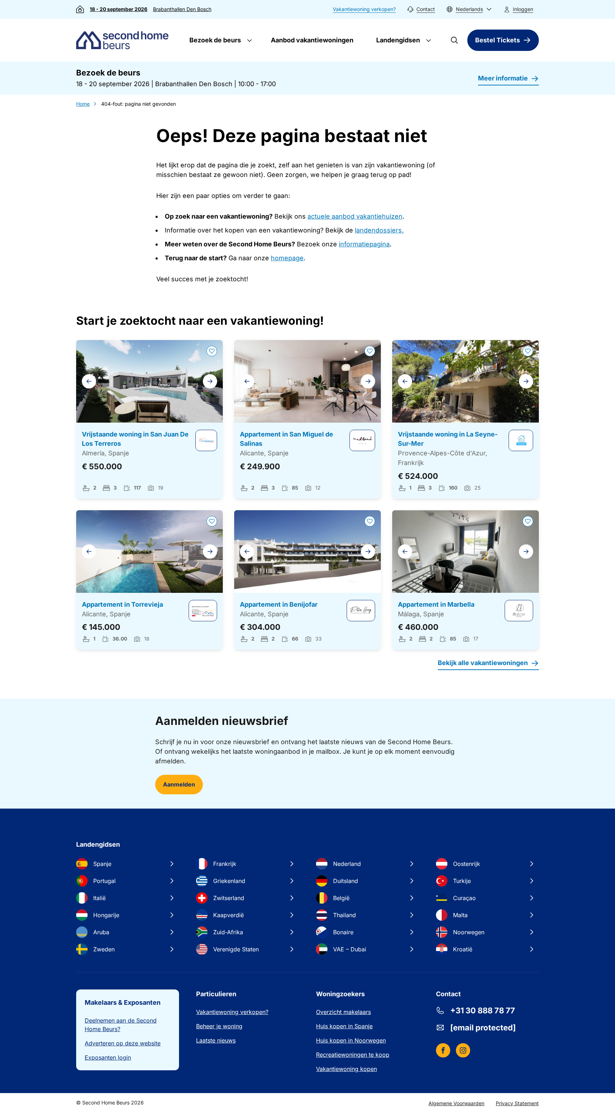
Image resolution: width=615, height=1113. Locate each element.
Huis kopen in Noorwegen (351, 1040)
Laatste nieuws (216, 1040)
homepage (287, 258)
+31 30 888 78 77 (482, 1010)
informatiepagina (364, 244)
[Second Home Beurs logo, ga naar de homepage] (124, 40)
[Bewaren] (211, 351)
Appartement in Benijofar (278, 604)
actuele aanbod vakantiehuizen (355, 216)
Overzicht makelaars (343, 1011)
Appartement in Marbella (436, 604)
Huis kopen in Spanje (344, 1026)
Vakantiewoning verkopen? (364, 9)
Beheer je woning (219, 1026)
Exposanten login (108, 1057)
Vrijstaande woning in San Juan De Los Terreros (135, 439)
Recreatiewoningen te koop (352, 1054)
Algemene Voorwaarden (456, 1103)
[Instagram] (463, 1050)
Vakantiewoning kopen (346, 1068)
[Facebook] (443, 1050)
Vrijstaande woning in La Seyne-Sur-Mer (448, 439)
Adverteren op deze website (123, 1043)
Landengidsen (397, 40)
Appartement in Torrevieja (122, 604)
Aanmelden (179, 784)
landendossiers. (379, 230)
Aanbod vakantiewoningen (312, 40)
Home (83, 104)
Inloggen (523, 9)
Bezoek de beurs (214, 40)
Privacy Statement (517, 1103)
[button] (469, 9)
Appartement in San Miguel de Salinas (286, 439)
